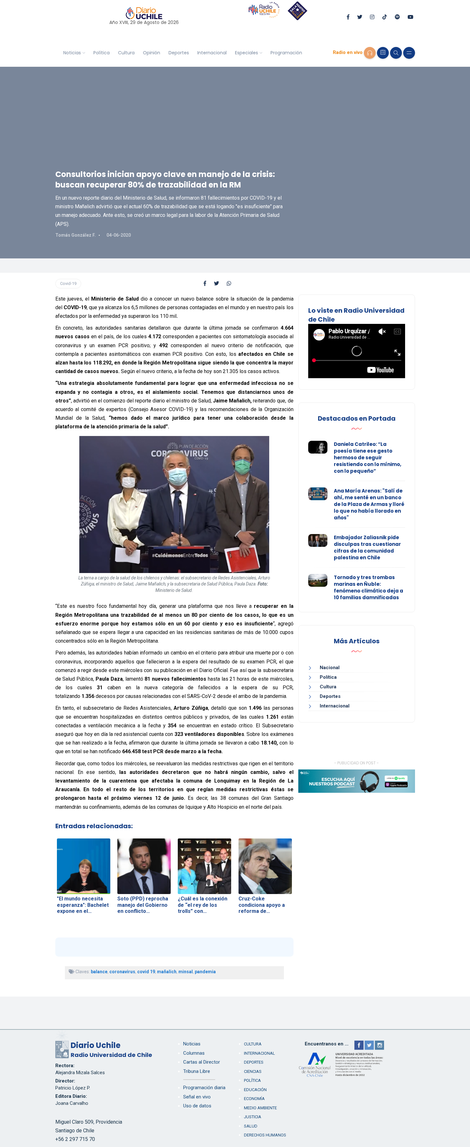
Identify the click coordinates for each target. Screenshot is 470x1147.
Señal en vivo (197, 1097)
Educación (255, 1089)
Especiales (246, 53)
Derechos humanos (265, 1135)
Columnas (194, 1053)
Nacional (330, 667)
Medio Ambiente (260, 1107)
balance (99, 971)
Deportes (178, 53)
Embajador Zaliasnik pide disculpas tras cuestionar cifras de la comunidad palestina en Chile (367, 547)
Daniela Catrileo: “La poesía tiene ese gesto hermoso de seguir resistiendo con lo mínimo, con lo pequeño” (367, 457)
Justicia (252, 1116)
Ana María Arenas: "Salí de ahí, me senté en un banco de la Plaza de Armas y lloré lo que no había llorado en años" (369, 504)
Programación (286, 53)
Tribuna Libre (196, 1071)
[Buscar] (396, 53)
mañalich (166, 971)
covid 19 (146, 971)
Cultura (126, 53)
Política (101, 53)
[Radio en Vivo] (370, 53)
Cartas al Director (201, 1062)
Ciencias (253, 1071)
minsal (185, 971)
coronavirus (122, 971)
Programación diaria (204, 1087)
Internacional (212, 53)
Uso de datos (197, 1106)
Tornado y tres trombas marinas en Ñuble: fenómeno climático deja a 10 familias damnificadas (368, 587)
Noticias (72, 53)
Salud (250, 1126)
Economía (254, 1098)
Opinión (151, 53)
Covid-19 (68, 283)
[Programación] (383, 53)
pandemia (205, 971)
